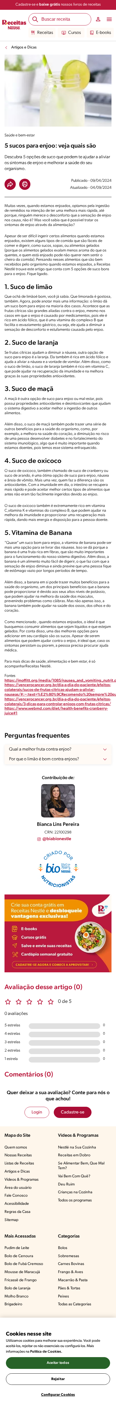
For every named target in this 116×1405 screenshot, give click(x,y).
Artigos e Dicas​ (17, 1171)
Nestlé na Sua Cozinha (77, 1147)
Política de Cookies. (46, 1351)
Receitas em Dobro (74, 1155)
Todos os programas (75, 1200)
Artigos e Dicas (24, 47)
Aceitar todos (58, 1363)
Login (37, 1112)
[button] (10, 184)
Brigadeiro (13, 1304)
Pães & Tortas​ (69, 1288)
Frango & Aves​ (70, 1272)
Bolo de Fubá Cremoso (24, 1264)
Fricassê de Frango (21, 1280)
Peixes (63, 1296)
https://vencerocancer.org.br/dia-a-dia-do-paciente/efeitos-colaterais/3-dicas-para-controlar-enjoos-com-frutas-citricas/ (58, 701)
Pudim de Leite (17, 1248)
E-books (103, 33)
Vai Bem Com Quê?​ (74, 1176)
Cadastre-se (72, 1112)
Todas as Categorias (74, 1304)
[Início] (14, 25)
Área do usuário (18, 1188)
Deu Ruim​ (66, 1184)
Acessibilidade (17, 1204)
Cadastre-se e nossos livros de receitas (58, 5)
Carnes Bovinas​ (71, 1264)
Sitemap (11, 1220)
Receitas (45, 33)
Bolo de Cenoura (19, 1256)
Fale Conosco (16, 1196)
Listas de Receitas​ (19, 1163)
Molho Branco (16, 1296)
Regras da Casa (17, 1212)
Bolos (62, 1248)
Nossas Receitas (18, 1155)
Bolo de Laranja (17, 1288)
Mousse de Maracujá (22, 1272)
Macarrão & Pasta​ (73, 1280)
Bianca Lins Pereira (58, 824)
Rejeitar (58, 1379)
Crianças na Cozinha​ (75, 1192)
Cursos (74, 33)
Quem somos (16, 1147)
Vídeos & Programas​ (22, 1180)
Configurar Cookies (58, 1395)
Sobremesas (68, 1256)
